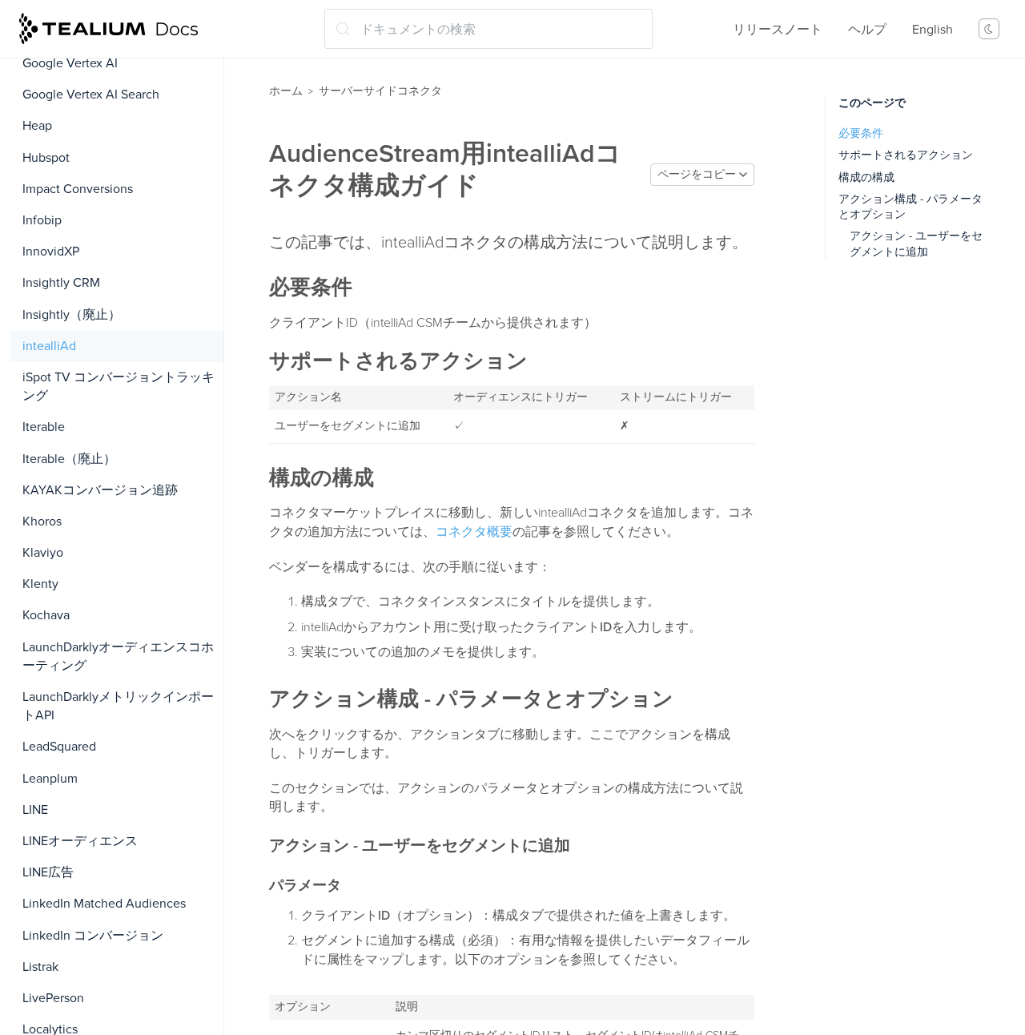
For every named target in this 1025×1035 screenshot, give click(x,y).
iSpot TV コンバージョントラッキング (118, 386)
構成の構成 (866, 177)
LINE (35, 810)
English (932, 30)
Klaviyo (42, 553)
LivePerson (53, 998)
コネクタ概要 (474, 532)
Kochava (46, 615)
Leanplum (50, 779)
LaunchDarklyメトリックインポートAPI (118, 706)
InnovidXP (50, 252)
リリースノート (777, 30)
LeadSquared (59, 747)
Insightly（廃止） (71, 315)
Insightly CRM (61, 283)
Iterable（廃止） (69, 459)
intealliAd (49, 346)
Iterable (43, 427)
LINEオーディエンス (80, 841)
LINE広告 (48, 872)
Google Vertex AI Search (90, 95)
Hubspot (46, 158)
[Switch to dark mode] (989, 28)
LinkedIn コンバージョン (92, 936)
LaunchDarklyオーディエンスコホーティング (118, 656)
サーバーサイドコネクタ (380, 91)
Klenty (40, 584)
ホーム (286, 91)
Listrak (40, 967)
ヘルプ (867, 30)
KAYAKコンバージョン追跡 (100, 490)
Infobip (42, 220)
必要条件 (860, 133)
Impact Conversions (77, 189)
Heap (37, 126)
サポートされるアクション (905, 155)
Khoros (42, 521)
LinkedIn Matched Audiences (104, 904)
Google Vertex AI (70, 63)
